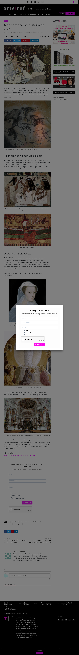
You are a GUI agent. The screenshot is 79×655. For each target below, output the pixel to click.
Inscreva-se (39, 344)
